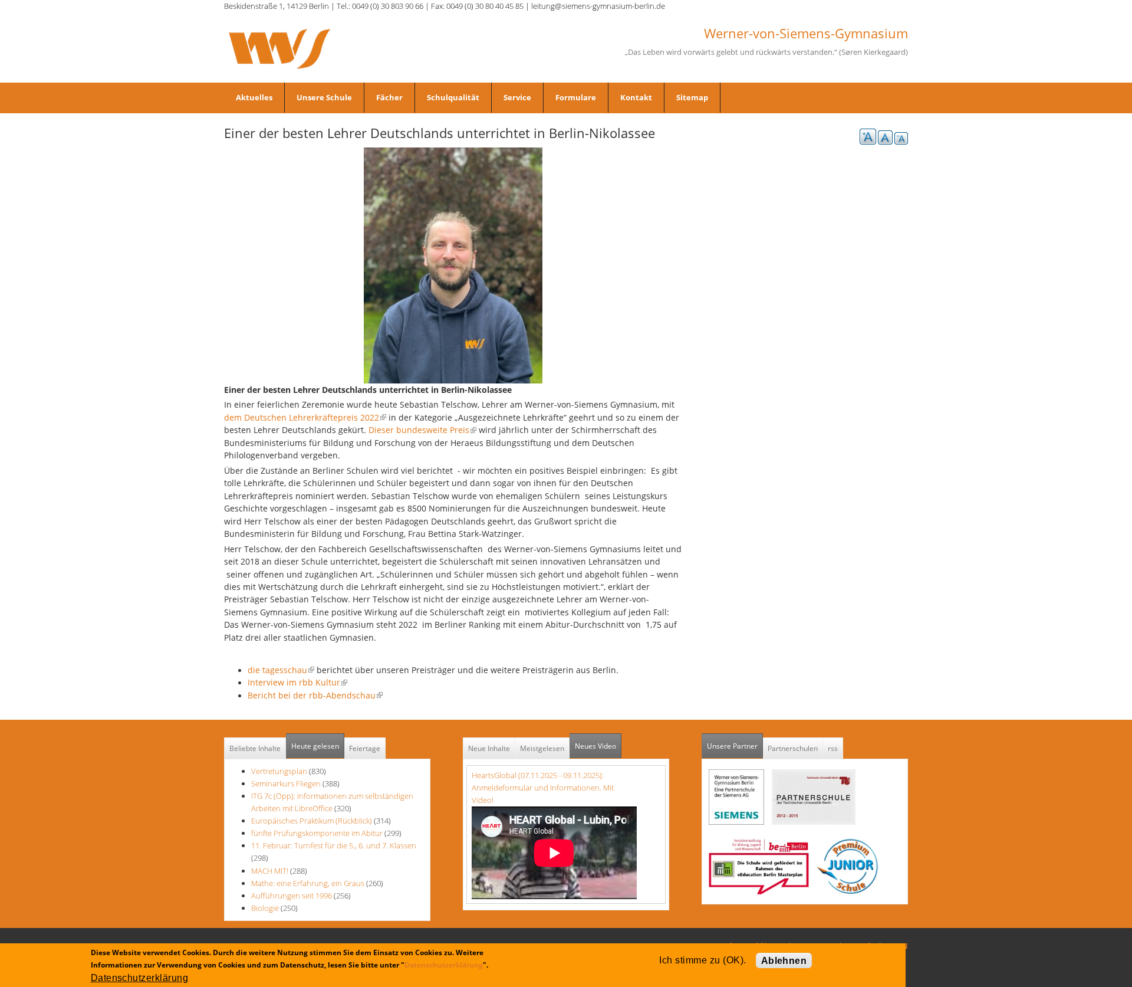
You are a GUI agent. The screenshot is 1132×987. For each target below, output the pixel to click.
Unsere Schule (324, 97)
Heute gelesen (315, 746)
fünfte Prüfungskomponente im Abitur (317, 833)
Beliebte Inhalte (255, 748)
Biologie (265, 908)
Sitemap (692, 97)
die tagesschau (281, 670)
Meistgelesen (542, 748)
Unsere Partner (735, 746)
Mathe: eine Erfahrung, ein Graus (308, 883)
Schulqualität (453, 97)
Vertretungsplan (279, 771)
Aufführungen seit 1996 (291, 895)
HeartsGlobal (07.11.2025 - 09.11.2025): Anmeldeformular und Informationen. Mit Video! (543, 787)
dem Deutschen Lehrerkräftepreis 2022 (305, 417)
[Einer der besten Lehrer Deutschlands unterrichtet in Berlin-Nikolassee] (453, 264)
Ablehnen (784, 961)
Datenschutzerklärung (443, 965)
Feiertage (364, 748)
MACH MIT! (269, 870)
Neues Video (595, 746)
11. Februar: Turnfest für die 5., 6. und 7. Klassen (333, 845)
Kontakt (636, 97)
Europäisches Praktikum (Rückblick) (311, 820)
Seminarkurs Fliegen (286, 783)
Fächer (389, 97)
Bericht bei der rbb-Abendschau (315, 695)
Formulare (575, 97)
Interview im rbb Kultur (297, 682)
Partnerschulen (793, 748)
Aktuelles (254, 97)
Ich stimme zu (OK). (702, 960)
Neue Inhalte (489, 748)
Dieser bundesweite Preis (422, 429)
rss (833, 748)
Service (517, 97)
